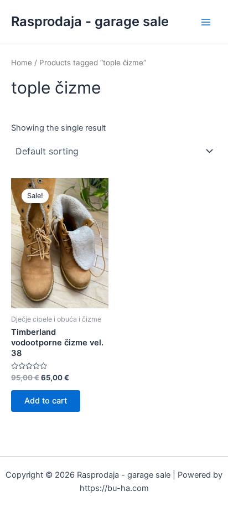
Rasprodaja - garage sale (90, 21)
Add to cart (45, 401)
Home (21, 62)
